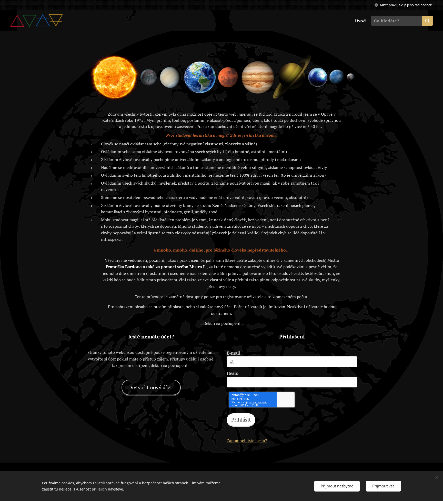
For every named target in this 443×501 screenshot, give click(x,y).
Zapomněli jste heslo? (247, 440)
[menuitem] (360, 20)
